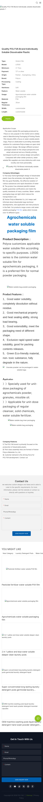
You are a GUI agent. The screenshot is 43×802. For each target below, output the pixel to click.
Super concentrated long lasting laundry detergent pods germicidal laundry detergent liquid (20, 688)
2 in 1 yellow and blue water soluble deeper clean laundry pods (18, 653)
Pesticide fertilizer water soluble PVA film (21, 585)
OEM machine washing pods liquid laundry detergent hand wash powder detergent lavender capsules (21, 723)
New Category (8, 553)
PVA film (19, 210)
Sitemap (29, 795)
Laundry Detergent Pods (24, 553)
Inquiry (8, 119)
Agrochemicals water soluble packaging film (20, 618)
